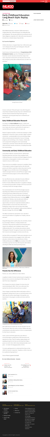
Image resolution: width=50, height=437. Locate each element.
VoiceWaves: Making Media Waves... (15, 380)
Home (16, 408)
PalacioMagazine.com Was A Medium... (16, 385)
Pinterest (28, 23)
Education (18, 359)
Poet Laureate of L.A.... (13, 374)
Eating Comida (7, 415)
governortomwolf (15, 355)
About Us (17, 410)
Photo (7, 355)
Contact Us (17, 412)
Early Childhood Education (9, 359)
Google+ (22, 23)
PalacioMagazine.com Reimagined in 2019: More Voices (25, 366)
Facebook (11, 23)
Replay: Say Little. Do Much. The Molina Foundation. (8, 366)
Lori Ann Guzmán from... (13, 391)
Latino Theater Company (39, 19)
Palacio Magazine (37, 13)
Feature (11, 20)
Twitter (17, 23)
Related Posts (7, 371)
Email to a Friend (7, 25)
